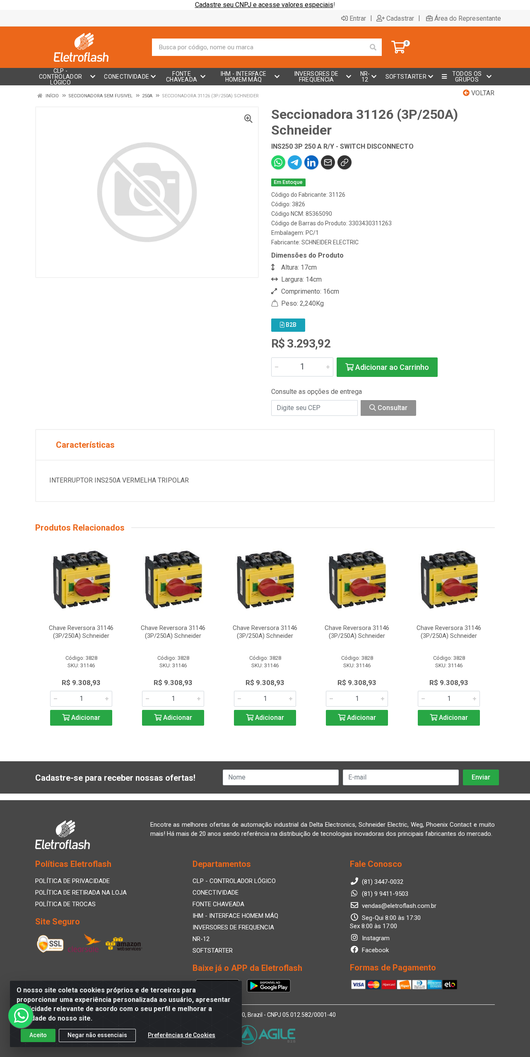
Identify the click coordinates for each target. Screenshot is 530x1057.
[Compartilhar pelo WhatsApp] (278, 162)
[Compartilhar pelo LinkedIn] (311, 162)
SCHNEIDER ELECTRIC (330, 242)
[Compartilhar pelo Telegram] (295, 162)
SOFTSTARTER (213, 950)
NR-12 (201, 939)
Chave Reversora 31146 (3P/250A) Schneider (81, 632)
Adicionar (85, 718)
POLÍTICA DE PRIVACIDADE (72, 881)
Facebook (374, 950)
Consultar (391, 408)
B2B (290, 324)
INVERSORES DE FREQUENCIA (233, 927)
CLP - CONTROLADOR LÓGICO (234, 881)
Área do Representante (467, 18)
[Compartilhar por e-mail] (328, 162)
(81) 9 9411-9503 (384, 894)
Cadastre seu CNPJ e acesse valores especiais (264, 5)
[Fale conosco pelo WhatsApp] (20, 1015)
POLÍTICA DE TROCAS (65, 904)
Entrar (357, 18)
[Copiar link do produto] (344, 162)
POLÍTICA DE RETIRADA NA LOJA (81, 892)
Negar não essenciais (97, 1035)
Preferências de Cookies (181, 1035)
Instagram (375, 938)
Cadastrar (400, 18)
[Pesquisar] (373, 47)
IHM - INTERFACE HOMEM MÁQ (235, 915)
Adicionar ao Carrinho (391, 367)
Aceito (38, 1035)
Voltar (482, 93)
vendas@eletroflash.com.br (398, 906)
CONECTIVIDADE (215, 892)
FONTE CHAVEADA (218, 904)
